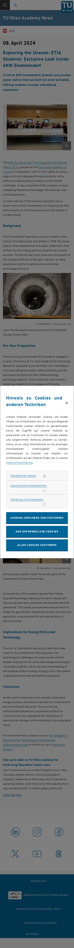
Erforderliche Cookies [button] (23, 475)
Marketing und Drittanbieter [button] (26, 499)
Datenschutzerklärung (19, 462)
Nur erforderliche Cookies (37, 531)
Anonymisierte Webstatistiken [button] (28, 485)
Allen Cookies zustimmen (37, 545)
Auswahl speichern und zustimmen (37, 517)
